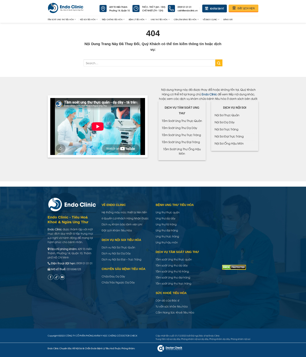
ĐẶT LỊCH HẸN (246, 8)
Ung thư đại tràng (167, 230)
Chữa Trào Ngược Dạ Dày (118, 282)
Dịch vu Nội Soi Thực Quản (118, 247)
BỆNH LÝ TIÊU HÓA (136, 19)
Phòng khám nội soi (240, 338)
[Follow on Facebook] (50, 277)
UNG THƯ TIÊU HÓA (159, 19)
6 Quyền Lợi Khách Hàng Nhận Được (125, 218)
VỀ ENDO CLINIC (210, 19)
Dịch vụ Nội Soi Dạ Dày (116, 253)
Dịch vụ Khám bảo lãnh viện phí (122, 224)
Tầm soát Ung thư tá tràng (172, 271)
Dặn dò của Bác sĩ (167, 300)
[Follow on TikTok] (56, 277)
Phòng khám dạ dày (219, 338)
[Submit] (218, 62)
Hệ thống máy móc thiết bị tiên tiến (124, 212)
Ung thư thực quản (168, 212)
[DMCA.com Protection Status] (234, 267)
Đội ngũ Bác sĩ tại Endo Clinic (205, 335)
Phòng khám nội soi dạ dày (194, 338)
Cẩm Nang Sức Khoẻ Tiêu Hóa (175, 312)
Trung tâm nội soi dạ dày (168, 338)
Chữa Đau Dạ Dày (113, 276)
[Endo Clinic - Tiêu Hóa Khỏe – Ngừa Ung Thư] (66, 7)
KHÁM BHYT (217, 8)
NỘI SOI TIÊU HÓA (87, 19)
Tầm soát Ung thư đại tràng (173, 277)
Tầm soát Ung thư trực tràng (173, 283)
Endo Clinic (209, 94)
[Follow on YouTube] (62, 277)
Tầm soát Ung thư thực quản (174, 259)
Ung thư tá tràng (166, 224)
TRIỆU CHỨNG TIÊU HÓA (112, 19)
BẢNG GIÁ (228, 19)
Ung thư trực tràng (167, 236)
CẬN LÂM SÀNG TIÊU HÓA (185, 19)
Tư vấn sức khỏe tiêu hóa (172, 306)
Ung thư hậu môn (167, 242)
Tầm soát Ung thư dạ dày (172, 265)
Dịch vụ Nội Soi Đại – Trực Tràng (121, 259)
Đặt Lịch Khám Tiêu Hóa (117, 230)
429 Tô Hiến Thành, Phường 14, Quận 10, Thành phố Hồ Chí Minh (70, 253)
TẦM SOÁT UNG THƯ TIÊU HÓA (61, 19)
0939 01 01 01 (84, 263)
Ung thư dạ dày (165, 218)
